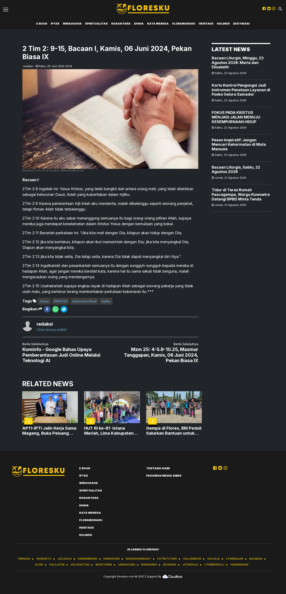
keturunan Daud (84, 301)
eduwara (169, 564)
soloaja (213, 558)
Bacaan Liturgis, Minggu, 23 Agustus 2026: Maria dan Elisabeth (238, 62)
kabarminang (87, 558)
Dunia (139, 23)
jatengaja (190, 564)
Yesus (44, 301)
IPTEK (55, 23)
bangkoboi (149, 564)
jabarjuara (126, 564)
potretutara (167, 558)
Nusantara (121, 23)
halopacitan (80, 564)
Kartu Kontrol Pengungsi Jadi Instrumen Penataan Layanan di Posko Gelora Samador (241, 89)
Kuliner (223, 23)
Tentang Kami (158, 468)
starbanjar (234, 558)
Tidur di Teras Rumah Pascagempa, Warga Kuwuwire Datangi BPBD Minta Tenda (241, 194)
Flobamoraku (183, 23)
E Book (41, 23)
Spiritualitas (96, 23)
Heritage (206, 23)
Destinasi (241, 23)
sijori (39, 564)
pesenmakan (239, 564)
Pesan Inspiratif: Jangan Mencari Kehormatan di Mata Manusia (239, 144)
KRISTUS (60, 301)
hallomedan (192, 558)
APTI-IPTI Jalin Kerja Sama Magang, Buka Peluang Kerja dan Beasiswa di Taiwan (49, 431)
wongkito (44, 558)
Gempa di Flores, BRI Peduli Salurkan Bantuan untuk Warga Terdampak (173, 431)
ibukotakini (103, 564)
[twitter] (64, 309)
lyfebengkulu (214, 564)
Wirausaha (72, 23)
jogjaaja (65, 558)
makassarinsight (138, 558)
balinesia (256, 558)
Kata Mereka (158, 23)
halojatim (56, 564)
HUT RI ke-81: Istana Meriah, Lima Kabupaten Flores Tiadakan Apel (109, 431)
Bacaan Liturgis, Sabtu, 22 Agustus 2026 (236, 169)
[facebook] (47, 309)
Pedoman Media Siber (163, 475)
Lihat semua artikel (51, 330)
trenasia (23, 558)
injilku (106, 301)
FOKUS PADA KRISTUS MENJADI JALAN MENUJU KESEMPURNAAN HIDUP (236, 117)
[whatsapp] (55, 309)
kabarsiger (111, 558)
